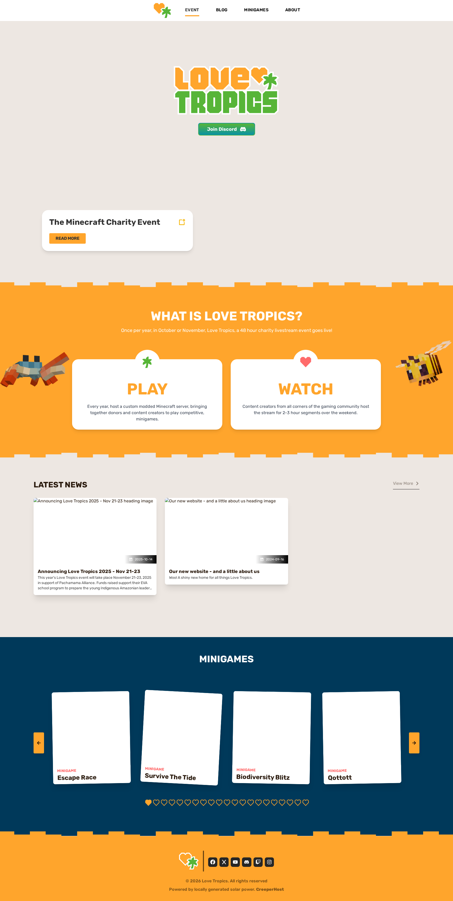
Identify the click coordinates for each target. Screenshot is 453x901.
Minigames (256, 9)
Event (192, 9)
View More (403, 483)
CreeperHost (270, 889)
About (292, 9)
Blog (222, 9)
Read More (67, 238)
